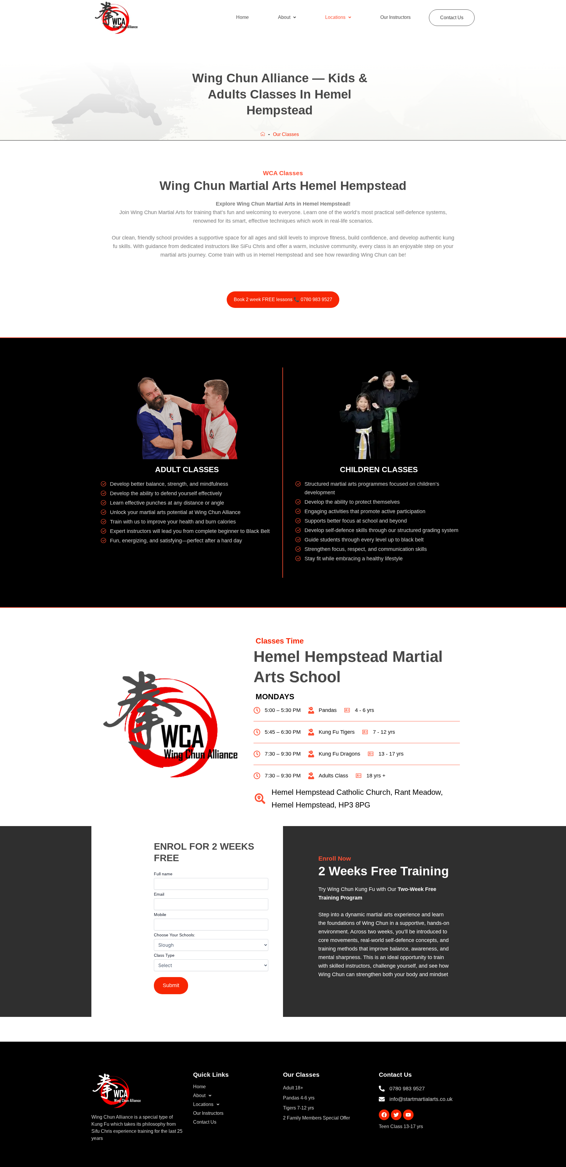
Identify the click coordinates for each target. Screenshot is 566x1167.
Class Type (164, 955)
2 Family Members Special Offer (316, 1117)
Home (242, 17)
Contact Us (451, 17)
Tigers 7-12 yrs (298, 1107)
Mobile (160, 914)
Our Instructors (395, 17)
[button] (287, 17)
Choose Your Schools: (174, 935)
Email (159, 894)
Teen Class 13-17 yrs (401, 1126)
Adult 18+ (293, 1087)
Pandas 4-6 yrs (299, 1097)
